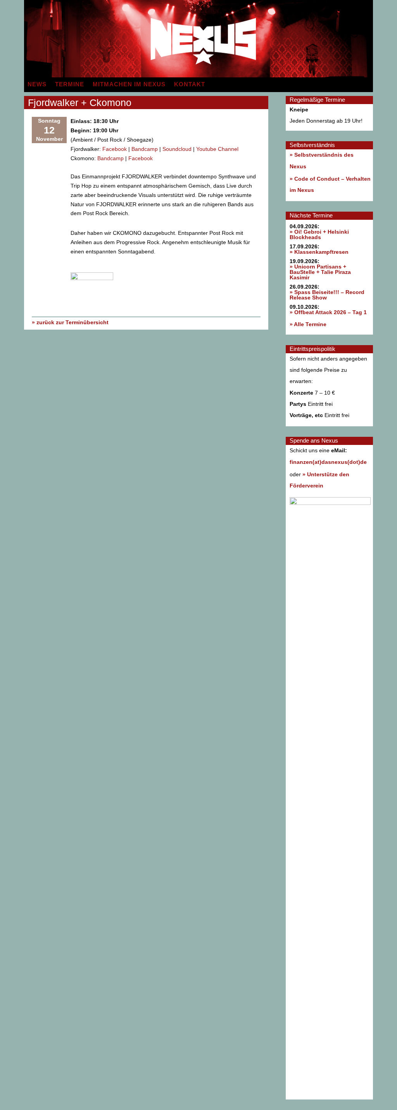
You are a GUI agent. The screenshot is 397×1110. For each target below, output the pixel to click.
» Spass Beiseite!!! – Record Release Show (327, 295)
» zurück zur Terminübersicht (70, 322)
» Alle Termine (308, 324)
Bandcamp (144, 149)
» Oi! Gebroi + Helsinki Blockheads (319, 234)
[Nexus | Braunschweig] (285, 75)
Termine (69, 84)
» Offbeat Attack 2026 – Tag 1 (328, 312)
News (37, 84)
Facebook (114, 149)
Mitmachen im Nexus (129, 84)
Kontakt (189, 84)
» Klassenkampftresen (319, 252)
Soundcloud (177, 149)
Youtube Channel (217, 149)
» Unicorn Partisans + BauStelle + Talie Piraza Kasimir (320, 271)
